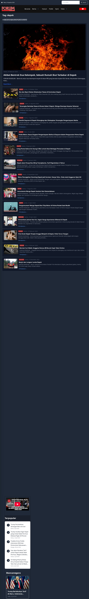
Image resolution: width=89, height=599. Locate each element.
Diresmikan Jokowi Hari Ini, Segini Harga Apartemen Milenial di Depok (42, 220)
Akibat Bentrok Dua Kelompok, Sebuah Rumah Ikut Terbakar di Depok (39, 75)
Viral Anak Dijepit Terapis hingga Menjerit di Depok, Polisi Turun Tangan (43, 234)
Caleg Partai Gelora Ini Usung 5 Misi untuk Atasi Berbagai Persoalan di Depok (43, 149)
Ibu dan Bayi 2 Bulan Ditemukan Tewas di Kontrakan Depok (40, 92)
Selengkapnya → (23, 98)
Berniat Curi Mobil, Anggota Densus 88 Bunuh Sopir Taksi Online (42, 248)
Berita (34, 9)
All (3, 20)
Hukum (44, 9)
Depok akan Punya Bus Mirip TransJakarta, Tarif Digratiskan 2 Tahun (41, 163)
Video (63, 9)
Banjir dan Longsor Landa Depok (30, 262)
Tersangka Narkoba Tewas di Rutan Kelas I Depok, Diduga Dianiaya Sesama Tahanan (49, 106)
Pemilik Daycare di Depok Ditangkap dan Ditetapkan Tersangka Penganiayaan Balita (48, 120)
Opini (57, 9)
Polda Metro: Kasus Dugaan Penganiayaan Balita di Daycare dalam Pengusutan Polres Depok (51, 135)
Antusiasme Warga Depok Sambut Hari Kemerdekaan (36, 191)
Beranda (27, 9)
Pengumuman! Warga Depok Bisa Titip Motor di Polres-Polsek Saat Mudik (44, 205)
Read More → (8, 84)
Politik (51, 9)
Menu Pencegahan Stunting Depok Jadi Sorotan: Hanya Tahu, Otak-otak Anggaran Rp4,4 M (49, 177)
